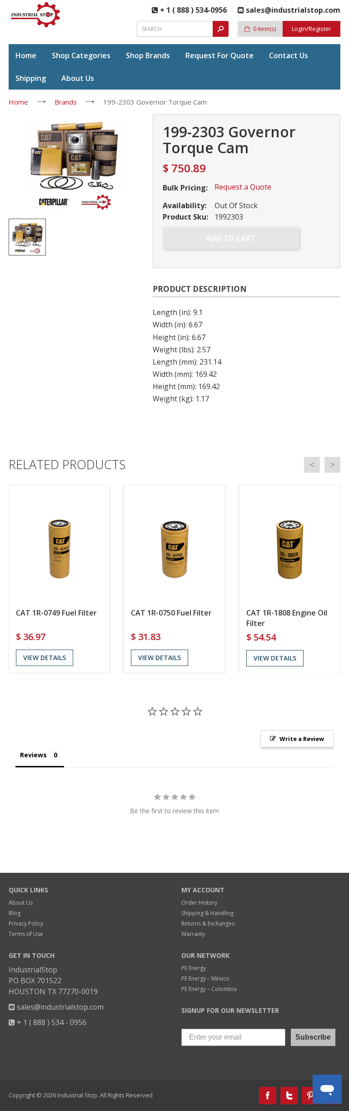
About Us (21, 902)
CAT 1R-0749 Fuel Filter (56, 613)
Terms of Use (26, 934)
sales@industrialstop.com (59, 1007)
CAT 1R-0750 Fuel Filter (171, 613)
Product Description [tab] (200, 289)
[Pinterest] (310, 1095)
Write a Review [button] (301, 739)
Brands (66, 101)
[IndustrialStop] (36, 15)
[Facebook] (267, 1095)
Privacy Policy (26, 923)
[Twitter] (289, 1095)
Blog (14, 913)
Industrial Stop (77, 1095)
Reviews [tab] (33, 755)
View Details (44, 657)
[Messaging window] (255, 912)
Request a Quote (242, 187)
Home (18, 101)
